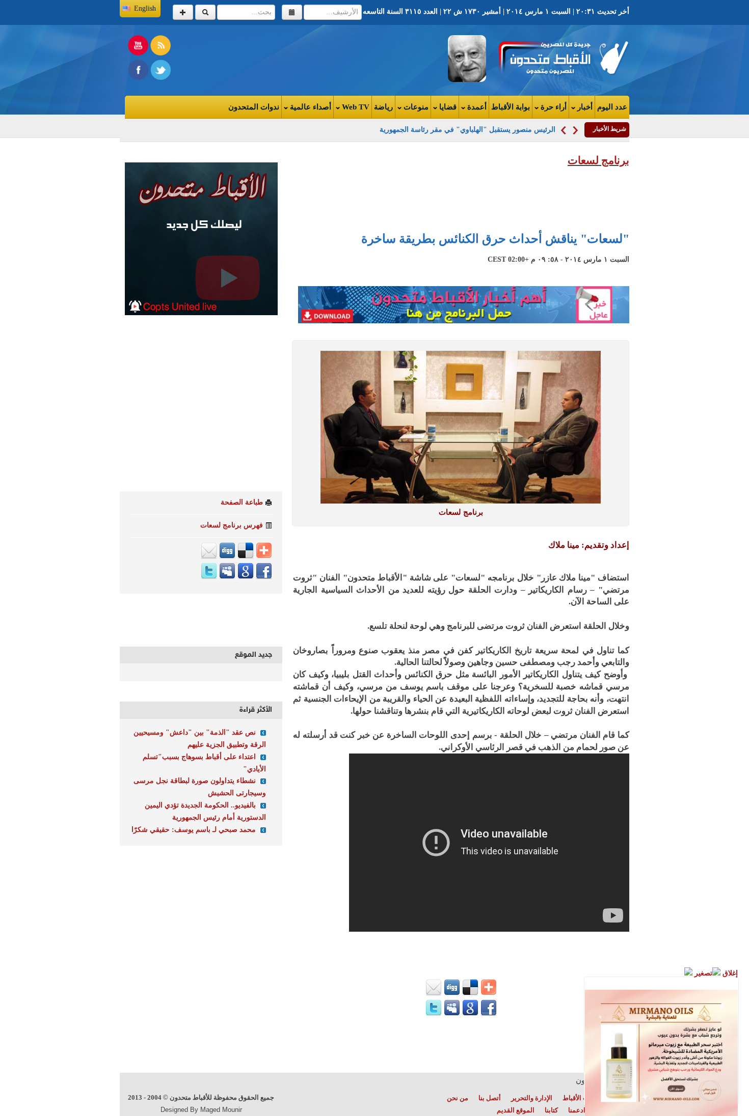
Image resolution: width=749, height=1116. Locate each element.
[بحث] (205, 12)
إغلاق (729, 973)
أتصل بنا (489, 1098)
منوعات (415, 107)
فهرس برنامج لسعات (231, 525)
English (145, 8)
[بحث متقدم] (183, 12)
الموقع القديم (515, 1110)
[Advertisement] (250, 58)
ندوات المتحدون (253, 107)
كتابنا (551, 1110)
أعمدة (476, 107)
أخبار (584, 107)
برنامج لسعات (598, 160)
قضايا (447, 107)
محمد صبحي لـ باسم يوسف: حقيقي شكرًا (193, 829)
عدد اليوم (612, 107)
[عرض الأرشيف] (292, 12)
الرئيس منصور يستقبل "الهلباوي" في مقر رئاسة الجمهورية (467, 129)
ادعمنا (576, 1110)
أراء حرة (553, 107)
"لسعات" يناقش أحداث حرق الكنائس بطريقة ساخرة (495, 238)
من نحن (457, 1098)
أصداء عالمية (309, 107)
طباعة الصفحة (242, 502)
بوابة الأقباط (510, 107)
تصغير (702, 973)
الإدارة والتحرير (531, 1098)
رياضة (383, 107)
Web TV (354, 107)
